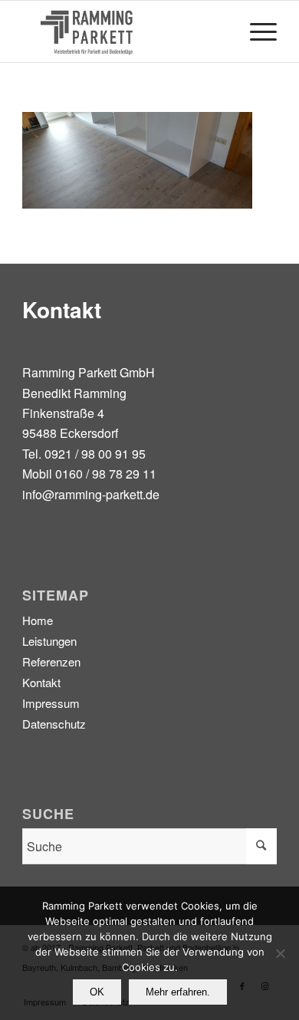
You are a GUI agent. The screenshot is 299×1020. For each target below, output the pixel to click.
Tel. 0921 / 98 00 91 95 (84, 453)
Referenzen (51, 661)
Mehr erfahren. (178, 992)
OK (97, 992)
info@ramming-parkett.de (90, 494)
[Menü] (256, 31)
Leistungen (49, 641)
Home (37, 620)
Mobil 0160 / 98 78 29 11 (89, 473)
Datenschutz (54, 724)
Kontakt (41, 682)
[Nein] (280, 953)
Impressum (51, 703)
